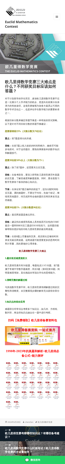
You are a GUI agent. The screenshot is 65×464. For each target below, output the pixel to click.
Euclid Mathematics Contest (21, 24)
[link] (32, 460)
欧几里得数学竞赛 (45, 422)
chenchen (29, 422)
